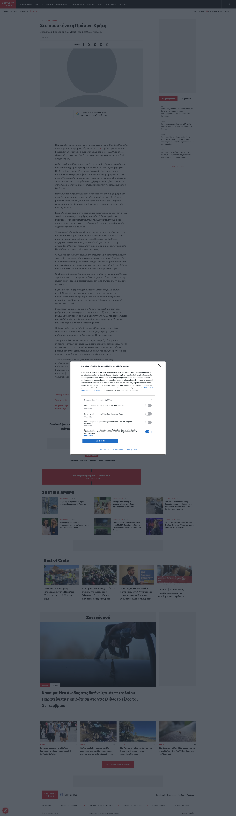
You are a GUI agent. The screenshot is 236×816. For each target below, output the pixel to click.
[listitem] (118, 400)
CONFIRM (100, 441)
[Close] (160, 366)
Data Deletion (104, 450)
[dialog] (118, 408)
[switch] (148, 405)
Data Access (118, 450)
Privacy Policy (132, 450)
